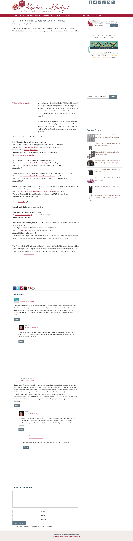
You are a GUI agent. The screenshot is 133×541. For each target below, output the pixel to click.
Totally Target (22, 202)
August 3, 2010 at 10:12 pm (32, 414)
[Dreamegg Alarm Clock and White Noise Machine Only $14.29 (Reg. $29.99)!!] (91, 163)
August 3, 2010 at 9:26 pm (27, 380)
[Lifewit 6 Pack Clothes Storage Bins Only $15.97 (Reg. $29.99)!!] (91, 155)
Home (15, 15)
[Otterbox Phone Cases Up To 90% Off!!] (91, 189)
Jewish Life (85, 15)
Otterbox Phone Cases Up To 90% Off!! (107, 186)
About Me (77, 536)
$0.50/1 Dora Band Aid (27, 147)
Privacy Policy (69, 536)
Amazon (60, 15)
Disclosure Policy (58, 536)
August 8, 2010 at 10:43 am (36, 438)
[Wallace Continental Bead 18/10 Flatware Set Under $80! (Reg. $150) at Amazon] (91, 138)
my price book (29, 254)
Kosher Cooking (72, 15)
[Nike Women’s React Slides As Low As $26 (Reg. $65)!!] (91, 181)
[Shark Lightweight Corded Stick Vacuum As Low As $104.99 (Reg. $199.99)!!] (91, 198)
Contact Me (96, 15)
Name (43, 511)
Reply (17, 319)
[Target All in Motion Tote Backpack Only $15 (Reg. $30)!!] (91, 172)
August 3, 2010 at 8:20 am (27, 301)
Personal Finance (33, 15)
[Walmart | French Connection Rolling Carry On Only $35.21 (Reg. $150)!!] (91, 146)
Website (43, 520)
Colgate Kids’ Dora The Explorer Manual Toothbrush (37, 176)
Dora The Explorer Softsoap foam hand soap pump (37, 191)
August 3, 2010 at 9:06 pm (31, 327)
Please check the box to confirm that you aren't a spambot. (34, 527)
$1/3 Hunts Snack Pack (23, 230)
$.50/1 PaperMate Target (23, 215)
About (22, 15)
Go (114, 26)
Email (43, 515)
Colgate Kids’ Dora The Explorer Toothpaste (35, 163)
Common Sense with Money (27, 155)
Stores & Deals (48, 15)
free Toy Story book (31, 150)
